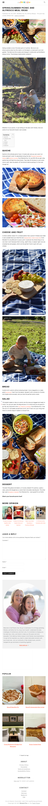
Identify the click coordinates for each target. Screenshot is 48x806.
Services (24, 793)
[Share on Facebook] (1, 401)
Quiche (6, 137)
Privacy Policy (24, 765)
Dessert (6, 145)
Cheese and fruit (7, 139)
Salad (5, 143)
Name (4, 561)
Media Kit (24, 795)
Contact (24, 791)
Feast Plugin (36, 803)
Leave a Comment (19, 15)
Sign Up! (16, 781)
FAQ (24, 797)
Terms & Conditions (24, 769)
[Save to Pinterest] (1, 404)
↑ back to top (24, 755)
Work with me (23, 645)
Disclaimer (24, 767)
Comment (5, 540)
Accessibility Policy (24, 771)
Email (4, 567)
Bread (5, 142)
